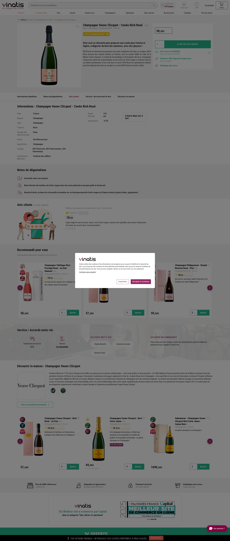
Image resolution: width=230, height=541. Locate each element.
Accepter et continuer (140, 281)
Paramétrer (122, 281)
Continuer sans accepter (87, 272)
